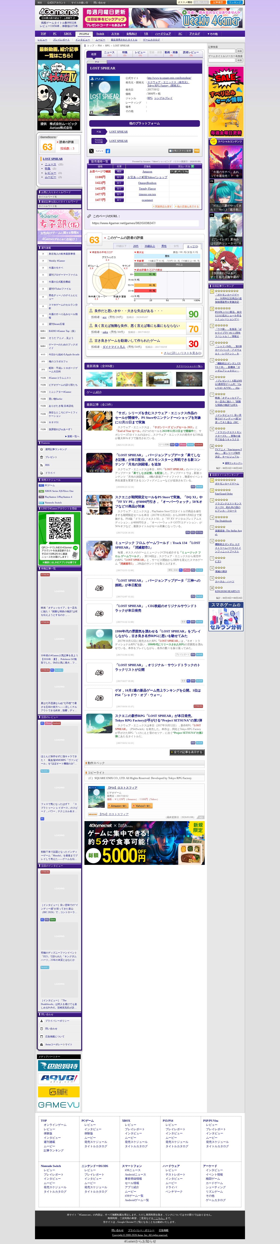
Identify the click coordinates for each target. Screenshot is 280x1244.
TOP (43, 33)
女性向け (131, 33)
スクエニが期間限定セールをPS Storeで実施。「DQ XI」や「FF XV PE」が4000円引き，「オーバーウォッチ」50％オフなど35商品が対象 (159, 501)
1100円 (100, 177)
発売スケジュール (95, 1142)
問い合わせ (100, 2)
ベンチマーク (174, 1191)
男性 (164, 246)
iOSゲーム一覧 (134, 1195)
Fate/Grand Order (224, 493)
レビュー (42, 40)
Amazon (147, 171)
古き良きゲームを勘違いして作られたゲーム (127, 340)
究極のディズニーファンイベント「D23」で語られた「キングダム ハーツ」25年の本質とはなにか (59, 956)
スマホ (115, 33)
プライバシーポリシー (57, 1020)
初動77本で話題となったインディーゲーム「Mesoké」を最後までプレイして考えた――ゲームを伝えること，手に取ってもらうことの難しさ (59, 855)
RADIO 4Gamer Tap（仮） (63, 331)
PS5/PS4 (84, 34)
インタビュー (82, 40)
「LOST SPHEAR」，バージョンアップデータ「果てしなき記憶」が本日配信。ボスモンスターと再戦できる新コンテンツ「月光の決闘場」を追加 (157, 459)
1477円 (100, 194)
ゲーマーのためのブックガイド (63, 346)
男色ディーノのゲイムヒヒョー (63, 297)
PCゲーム (50, 485)
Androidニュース (135, 1174)
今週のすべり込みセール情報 (63, 316)
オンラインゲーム (55, 1124)
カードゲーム (214, 1183)
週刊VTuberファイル (60, 288)
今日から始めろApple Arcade (64, 354)
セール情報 (132, 1183)
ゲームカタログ (151, 40)
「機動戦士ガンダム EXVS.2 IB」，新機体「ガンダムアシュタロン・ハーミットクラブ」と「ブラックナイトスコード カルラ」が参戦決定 (228, 367)
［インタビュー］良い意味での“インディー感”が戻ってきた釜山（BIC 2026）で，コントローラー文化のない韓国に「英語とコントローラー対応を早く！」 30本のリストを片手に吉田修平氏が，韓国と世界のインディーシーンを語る (59, 909)
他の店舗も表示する (188, 206)
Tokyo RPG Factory (157, 85)
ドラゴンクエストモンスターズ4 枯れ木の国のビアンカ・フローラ (228, 507)
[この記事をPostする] (91, 151)
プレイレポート (61, 40)
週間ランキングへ (233, 463)
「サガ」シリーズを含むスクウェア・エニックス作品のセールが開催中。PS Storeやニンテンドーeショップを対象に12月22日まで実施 (158, 417)
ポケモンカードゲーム (227, 483)
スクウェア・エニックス (161, 82)
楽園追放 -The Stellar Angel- (228, 532)
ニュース (50, 164)
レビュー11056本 (50, 26)
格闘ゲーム (213, 1178)
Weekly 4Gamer (57, 260)
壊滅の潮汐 (221, 571)
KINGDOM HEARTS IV (227, 591)
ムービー (100, 40)
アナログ (194, 33)
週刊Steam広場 (57, 324)
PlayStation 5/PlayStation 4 (58, 497)
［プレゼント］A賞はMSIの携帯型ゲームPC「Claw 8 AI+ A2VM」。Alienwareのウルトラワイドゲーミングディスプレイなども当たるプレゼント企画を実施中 (228, 384)
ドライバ (50, 472)
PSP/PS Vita (210, 1120)
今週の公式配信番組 (59, 281)
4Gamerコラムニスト (60, 378)
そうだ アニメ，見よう (61, 338)
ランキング (235, 2)
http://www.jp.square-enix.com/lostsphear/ (169, 77)
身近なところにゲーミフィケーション (63, 414)
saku (105, 332)
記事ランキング (54, 1150)
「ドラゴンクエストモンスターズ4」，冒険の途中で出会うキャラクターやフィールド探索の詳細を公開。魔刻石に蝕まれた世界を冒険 (228, 436)
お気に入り (201, 2)
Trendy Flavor (147, 188)
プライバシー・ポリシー (141, 1230)
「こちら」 (159, 1218)
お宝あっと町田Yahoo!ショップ (147, 177)
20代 (135, 246)
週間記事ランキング (56, 449)
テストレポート (176, 1174)
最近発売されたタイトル (124, 40)
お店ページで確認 (100, 171)
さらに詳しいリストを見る (182, 353)
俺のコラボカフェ (58, 361)
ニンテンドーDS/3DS (95, 1166)
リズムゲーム (214, 1191)
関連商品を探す (163, 206)
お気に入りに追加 (181, 151)
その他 (210, 1195)
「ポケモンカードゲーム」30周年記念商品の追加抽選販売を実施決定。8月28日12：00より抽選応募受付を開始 (228, 298)
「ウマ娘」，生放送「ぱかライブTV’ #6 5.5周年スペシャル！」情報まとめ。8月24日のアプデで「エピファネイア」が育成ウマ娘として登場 (228, 333)
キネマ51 (54, 422)
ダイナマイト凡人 (114, 346)
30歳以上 (150, 246)
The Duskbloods (223, 520)
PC (55, 33)
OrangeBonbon (147, 183)
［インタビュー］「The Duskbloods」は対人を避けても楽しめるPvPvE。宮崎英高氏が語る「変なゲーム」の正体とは (59, 1004)
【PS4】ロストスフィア (122, 787)
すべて (192, 246)
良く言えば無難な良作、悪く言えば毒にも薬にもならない (137, 325)
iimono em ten (147, 194)
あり (119, 177)
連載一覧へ (73, 436)
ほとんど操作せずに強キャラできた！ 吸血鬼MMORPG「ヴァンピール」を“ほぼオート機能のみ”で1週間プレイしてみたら (59, 760)
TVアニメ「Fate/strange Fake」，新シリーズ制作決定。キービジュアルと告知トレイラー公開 (228, 453)
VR (146, 33)
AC (180, 33)
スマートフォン (132, 1166)
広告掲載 (163, 1230)
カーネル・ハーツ (224, 581)
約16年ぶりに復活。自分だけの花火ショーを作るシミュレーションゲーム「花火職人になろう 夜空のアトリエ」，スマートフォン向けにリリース (228, 316)
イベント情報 (214, 1174)
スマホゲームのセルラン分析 (63, 306)
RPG (150, 98)
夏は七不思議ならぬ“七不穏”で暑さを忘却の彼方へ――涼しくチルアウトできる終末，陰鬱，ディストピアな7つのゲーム (59, 707)
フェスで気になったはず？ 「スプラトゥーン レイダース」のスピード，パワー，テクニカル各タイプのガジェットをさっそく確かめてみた (59, 808)
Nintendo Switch (53, 502)
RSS (40, 2)
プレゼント (51, 457)
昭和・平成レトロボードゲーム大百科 (63, 370)
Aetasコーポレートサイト (58, 1044)
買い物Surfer (55, 399)
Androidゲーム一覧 (137, 1200)
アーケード (210, 1166)
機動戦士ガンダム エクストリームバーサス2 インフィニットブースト (228, 548)
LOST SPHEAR (118, 131)
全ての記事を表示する (188, 752)
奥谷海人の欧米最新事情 (62, 253)
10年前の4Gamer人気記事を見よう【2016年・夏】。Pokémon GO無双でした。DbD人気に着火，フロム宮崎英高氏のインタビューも (59, 659)
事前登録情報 (133, 1178)
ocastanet (147, 200)
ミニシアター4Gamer (60, 392)
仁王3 (218, 561)
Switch (100, 33)
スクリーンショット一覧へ (189, 366)
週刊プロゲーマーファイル (63, 274)
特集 (48, 168)
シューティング (216, 1187)
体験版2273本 (70, 26)
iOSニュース (133, 1170)
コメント (99, 151)
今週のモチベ (56, 267)
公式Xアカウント (56, 2)
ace (105, 317)
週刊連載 (49, 1142)
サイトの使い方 (79, 2)
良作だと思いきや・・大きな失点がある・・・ (128, 311)
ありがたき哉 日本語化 (61, 406)
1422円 (100, 183)
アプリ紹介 (132, 1187)
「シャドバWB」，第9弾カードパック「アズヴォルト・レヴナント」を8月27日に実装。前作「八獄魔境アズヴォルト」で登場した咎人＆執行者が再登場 (228, 350)
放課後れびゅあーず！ (61, 429)
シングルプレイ (163, 98)
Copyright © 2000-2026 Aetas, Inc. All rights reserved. (140, 1235)
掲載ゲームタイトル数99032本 (59, 22)
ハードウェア (163, 33)
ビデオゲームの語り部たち (63, 385)
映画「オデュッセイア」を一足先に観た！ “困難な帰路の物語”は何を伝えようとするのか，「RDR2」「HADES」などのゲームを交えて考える (59, 611)
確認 (119, 171)
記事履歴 (218, 2)
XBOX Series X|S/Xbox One (59, 491)
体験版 (48, 1133)
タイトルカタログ (95, 1146)
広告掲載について (55, 1036)
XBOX (68, 33)
